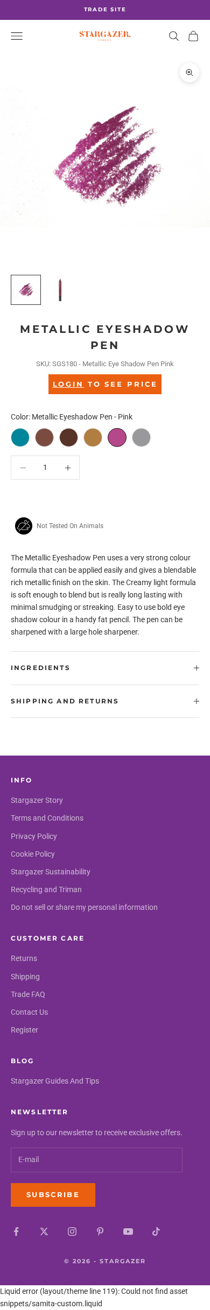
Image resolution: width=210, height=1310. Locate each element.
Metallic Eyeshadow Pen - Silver (141, 437)
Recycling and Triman (46, 889)
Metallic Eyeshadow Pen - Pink (117, 437)
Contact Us (29, 1012)
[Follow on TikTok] (156, 1231)
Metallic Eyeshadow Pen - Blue (20, 437)
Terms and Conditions (47, 818)
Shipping (25, 976)
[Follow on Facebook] (16, 1231)
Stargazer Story (37, 800)
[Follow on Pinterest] (100, 1231)
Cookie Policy (33, 854)
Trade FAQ (28, 994)
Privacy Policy (34, 836)
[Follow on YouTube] (128, 1231)
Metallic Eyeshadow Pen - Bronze (44, 437)
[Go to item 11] (60, 290)
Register (24, 1030)
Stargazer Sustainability (50, 871)
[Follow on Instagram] (72, 1231)
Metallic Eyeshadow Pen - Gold (92, 437)
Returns (24, 958)
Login (68, 384)
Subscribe (53, 1194)
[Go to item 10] (26, 290)
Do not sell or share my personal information (84, 907)
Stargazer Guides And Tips (55, 1081)
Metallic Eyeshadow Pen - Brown (68, 437)
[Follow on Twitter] (44, 1231)
